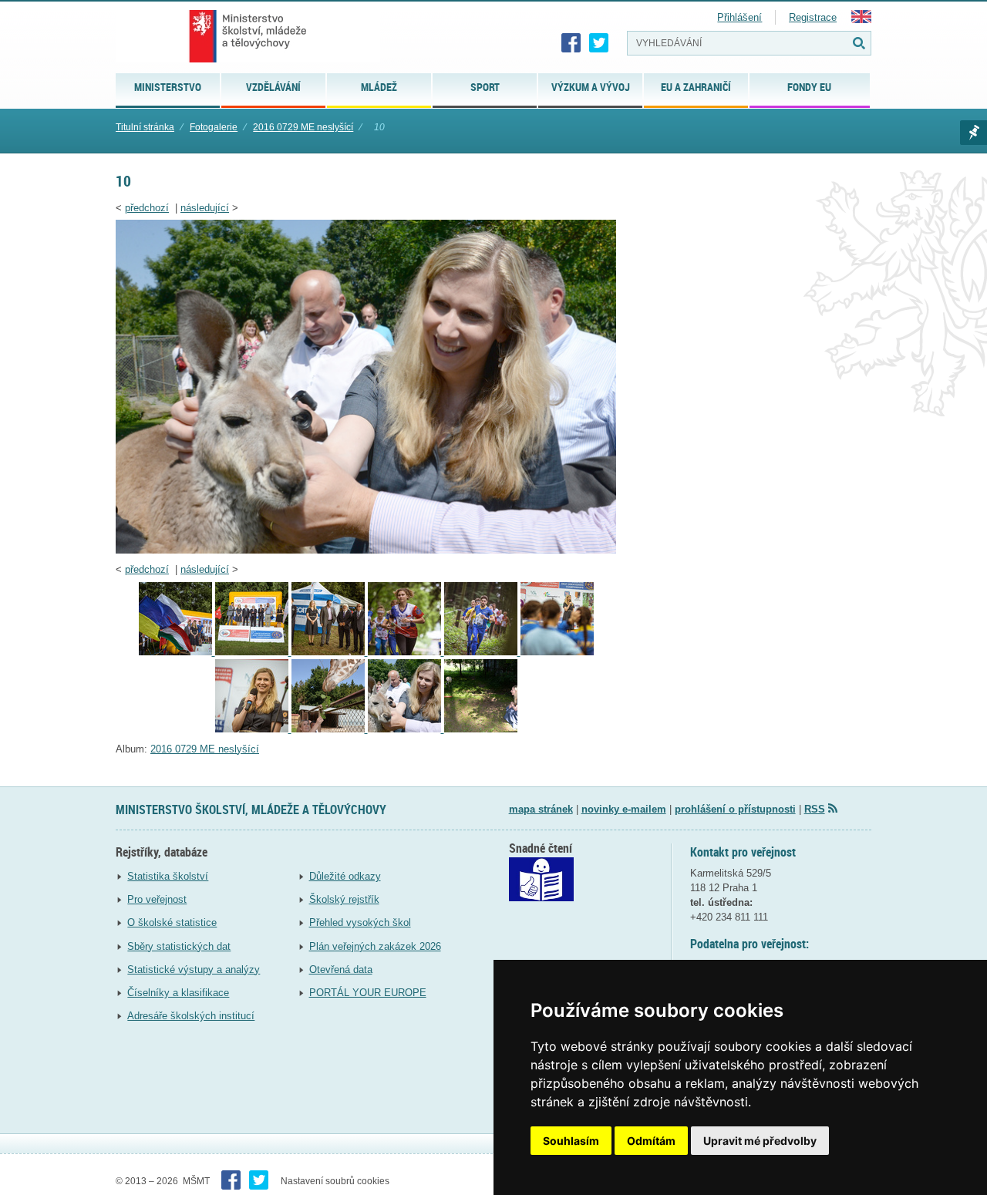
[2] (177, 652)
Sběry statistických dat (179, 946)
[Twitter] (599, 43)
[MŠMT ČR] (248, 36)
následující (204, 208)
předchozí (147, 208)
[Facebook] (571, 43)
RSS (814, 809)
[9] (329, 729)
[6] (482, 652)
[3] (253, 652)
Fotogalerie (213, 127)
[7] (557, 652)
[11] (480, 729)
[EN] (861, 19)
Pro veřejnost (157, 899)
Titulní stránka (145, 127)
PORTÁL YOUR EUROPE (367, 992)
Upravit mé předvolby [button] (760, 1140)
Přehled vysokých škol (360, 922)
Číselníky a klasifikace (178, 992)
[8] (253, 729)
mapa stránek (541, 809)
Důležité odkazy (345, 876)
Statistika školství (167, 876)
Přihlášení (739, 17)
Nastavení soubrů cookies (335, 1181)
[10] (366, 550)
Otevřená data (340, 969)
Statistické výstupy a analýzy (193, 969)
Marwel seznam (973, 132)
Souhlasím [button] (571, 1140)
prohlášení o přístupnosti (735, 809)
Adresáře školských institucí (190, 1016)
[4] (329, 652)
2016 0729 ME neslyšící (303, 127)
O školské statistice (172, 922)
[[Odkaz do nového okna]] (541, 898)
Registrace (813, 17)
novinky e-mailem (623, 809)
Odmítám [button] (651, 1140)
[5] (406, 652)
